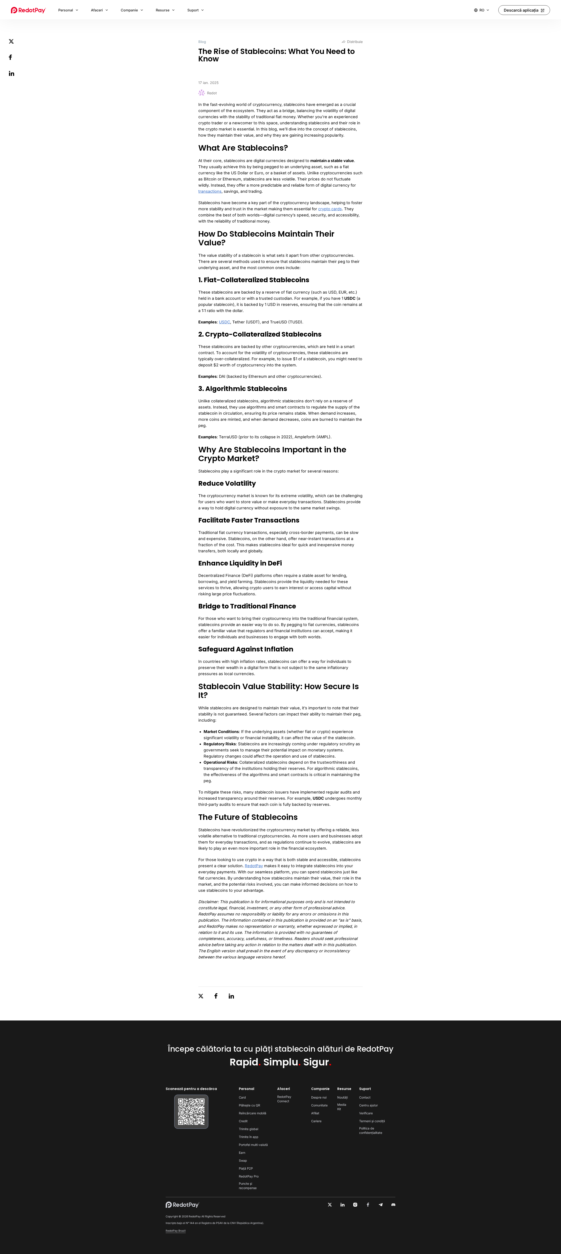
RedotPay (254, 865)
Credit (243, 1121)
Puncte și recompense (248, 1186)
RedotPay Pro (249, 1176)
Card (242, 1097)
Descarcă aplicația (521, 10)
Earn (242, 1152)
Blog (202, 41)
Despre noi (319, 1097)
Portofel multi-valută (253, 1145)
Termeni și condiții (372, 1121)
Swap (243, 1160)
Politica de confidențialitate (370, 1130)
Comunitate (319, 1105)
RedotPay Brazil (176, 1230)
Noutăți (342, 1097)
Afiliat (315, 1113)
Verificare (366, 1113)
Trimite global (248, 1129)
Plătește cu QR (249, 1105)
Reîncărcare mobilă (252, 1113)
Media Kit (341, 1107)
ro (481, 10)
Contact (365, 1097)
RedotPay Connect (284, 1099)
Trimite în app (248, 1137)
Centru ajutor (368, 1105)
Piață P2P (246, 1168)
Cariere (316, 1121)
